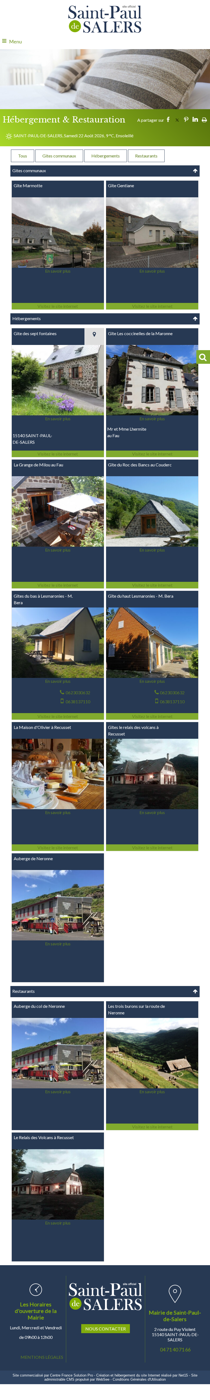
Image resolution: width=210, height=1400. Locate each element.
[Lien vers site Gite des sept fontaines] (58, 414)
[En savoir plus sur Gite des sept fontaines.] (58, 418)
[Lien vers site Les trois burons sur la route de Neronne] (152, 1086)
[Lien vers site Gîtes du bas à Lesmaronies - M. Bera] (58, 676)
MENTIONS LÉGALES (42, 1357)
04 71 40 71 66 (175, 1350)
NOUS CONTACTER (105, 1328)
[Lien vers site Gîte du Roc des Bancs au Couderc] (152, 545)
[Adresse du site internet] (58, 306)
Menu (15, 41)
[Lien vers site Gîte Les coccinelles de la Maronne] (152, 414)
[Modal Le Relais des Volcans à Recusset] (58, 1218)
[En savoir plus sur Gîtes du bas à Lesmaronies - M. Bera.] (58, 681)
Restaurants (146, 155)
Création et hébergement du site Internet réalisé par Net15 (142, 1375)
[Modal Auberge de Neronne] (58, 939)
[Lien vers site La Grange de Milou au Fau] (58, 545)
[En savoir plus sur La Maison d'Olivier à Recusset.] (58, 812)
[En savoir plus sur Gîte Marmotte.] (58, 271)
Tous (22, 155)
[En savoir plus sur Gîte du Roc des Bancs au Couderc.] (152, 550)
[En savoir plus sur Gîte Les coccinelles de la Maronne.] (152, 418)
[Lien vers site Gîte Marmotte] (58, 266)
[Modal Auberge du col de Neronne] (58, 1086)
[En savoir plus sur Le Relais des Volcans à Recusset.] (58, 1223)
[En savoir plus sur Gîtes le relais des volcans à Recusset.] (152, 812)
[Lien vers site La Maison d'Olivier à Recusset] (58, 808)
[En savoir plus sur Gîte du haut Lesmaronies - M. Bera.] (152, 681)
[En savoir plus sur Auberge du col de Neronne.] (58, 1091)
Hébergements (105, 155)
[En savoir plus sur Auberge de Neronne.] (58, 943)
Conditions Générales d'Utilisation (139, 1379)
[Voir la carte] (94, 336)
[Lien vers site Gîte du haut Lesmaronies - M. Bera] (152, 676)
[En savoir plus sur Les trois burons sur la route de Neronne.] (152, 1091)
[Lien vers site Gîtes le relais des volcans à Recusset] (152, 808)
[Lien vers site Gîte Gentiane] (152, 266)
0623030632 (78, 692)
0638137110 (78, 701)
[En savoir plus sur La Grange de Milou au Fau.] (58, 550)
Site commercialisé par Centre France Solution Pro (53, 1375)
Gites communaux (59, 155)
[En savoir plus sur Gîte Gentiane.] (152, 271)
